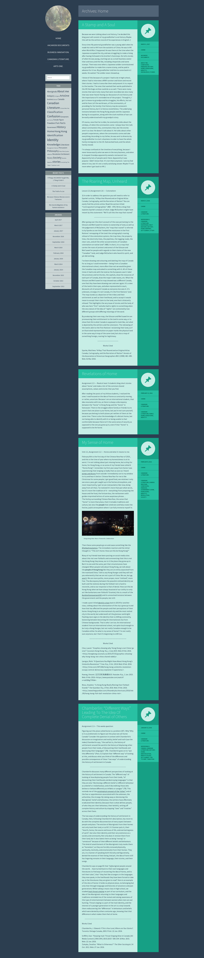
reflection (49, 154)
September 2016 (58, 242)
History (150, 67)
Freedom (144, 67)
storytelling (64, 162)
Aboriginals (145, 219)
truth (58, 165)
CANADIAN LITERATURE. (58, 59)
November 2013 (58, 275)
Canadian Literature (145, 222)
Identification (146, 754)
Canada (143, 748)
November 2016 (58, 236)
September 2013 (58, 286)
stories (152, 72)
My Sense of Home (97, 442)
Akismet (14, 956)
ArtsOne (64, 95)
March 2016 (58, 247)
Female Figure (58, 120)
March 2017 (58, 225)
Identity (144, 70)
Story (152, 230)
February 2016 (58, 253)
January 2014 (58, 270)
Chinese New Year (64, 108)
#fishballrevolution (90, 548)
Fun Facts (60, 123)
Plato (63, 151)
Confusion (145, 65)
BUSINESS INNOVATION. (58, 52)
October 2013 (58, 281)
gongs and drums (89, 473)
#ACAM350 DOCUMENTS (58, 45)
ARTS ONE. (58, 66)
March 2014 (58, 264)
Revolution (145, 495)
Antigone (57, 96)
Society (143, 497)
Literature (64, 144)
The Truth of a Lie (58, 191)
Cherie (143, 50)
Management (50, 148)
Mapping (148, 228)
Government (145, 490)
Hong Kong (149, 68)
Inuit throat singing (96, 891)
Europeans (145, 225)
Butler (55, 99)
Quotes (67, 151)
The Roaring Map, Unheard (104, 181)
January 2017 (58, 231)
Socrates (64, 158)
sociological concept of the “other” (111, 791)
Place (149, 755)
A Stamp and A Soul (98, 24)
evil (48, 120)
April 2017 (58, 220)
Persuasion (63, 148)
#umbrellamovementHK (92, 595)
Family (151, 414)
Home (58, 38)
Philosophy (53, 151)
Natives (56, 148)
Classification (55, 112)
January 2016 (58, 259)
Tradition (150, 759)
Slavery (50, 158)
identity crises (103, 603)
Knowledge (145, 72)
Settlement (145, 230)
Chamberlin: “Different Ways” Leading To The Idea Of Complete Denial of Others (106, 712)
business (50, 99)
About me (144, 63)
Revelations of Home (99, 373)
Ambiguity (50, 96)
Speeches (49, 162)
